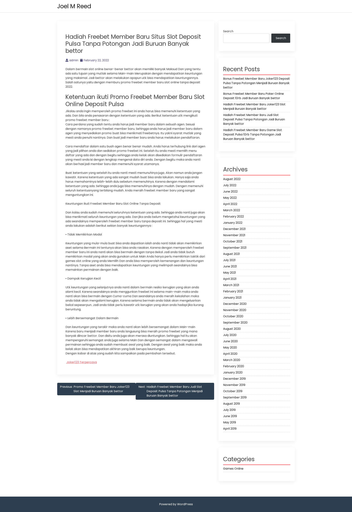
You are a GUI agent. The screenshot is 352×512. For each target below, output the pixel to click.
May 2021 (229, 272)
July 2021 (229, 260)
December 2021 (234, 229)
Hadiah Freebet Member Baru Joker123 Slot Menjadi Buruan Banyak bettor (254, 106)
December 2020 (235, 304)
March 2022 (231, 210)
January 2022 (232, 223)
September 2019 (235, 397)
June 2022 (230, 191)
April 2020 (230, 354)
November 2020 (234, 310)
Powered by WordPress (176, 504)
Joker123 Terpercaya (81, 362)
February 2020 (233, 366)
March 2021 (231, 285)
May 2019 (229, 422)
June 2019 (230, 416)
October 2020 (233, 316)
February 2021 (233, 291)
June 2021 (230, 266)
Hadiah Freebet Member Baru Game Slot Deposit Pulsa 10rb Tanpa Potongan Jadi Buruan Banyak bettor (252, 134)
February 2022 (233, 216)
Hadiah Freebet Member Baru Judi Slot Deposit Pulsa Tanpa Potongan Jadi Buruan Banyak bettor (254, 119)
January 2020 (233, 372)
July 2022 (229, 185)
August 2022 (232, 179)
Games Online (233, 468)
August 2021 (231, 254)
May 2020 (230, 347)
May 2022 (230, 198)
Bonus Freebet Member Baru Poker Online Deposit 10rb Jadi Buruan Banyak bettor (253, 96)
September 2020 (235, 322)
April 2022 (230, 204)
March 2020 (231, 360)
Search (228, 31)
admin (73, 60)
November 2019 (234, 385)
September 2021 (235, 248)
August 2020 (232, 329)
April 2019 (229, 428)
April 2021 (229, 279)
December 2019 (234, 379)
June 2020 (230, 341)
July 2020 (229, 335)
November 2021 (234, 235)
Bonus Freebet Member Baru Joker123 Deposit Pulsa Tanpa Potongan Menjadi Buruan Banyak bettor (256, 83)
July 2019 (229, 410)
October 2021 (232, 241)
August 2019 (231, 404)
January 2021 (232, 297)
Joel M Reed (74, 6)
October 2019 (232, 391)
